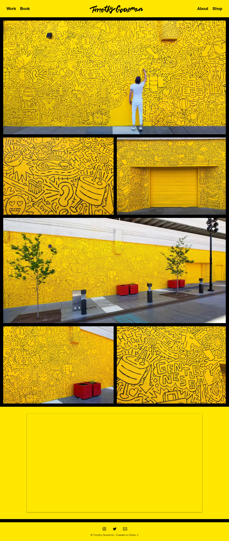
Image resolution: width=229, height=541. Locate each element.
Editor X (133, 535)
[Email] (125, 529)
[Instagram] (104, 529)
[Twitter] (114, 529)
